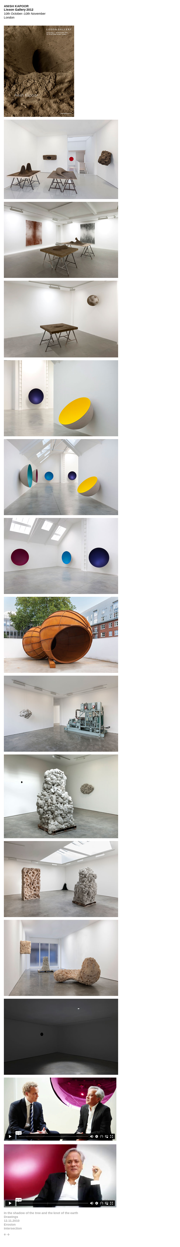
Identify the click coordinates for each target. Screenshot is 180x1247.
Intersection (13, 1228)
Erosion (10, 1224)
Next (8, 1235)
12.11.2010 (12, 1220)
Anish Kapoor (16, 6)
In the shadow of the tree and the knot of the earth (41, 1213)
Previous (5, 1235)
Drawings (11, 1217)
